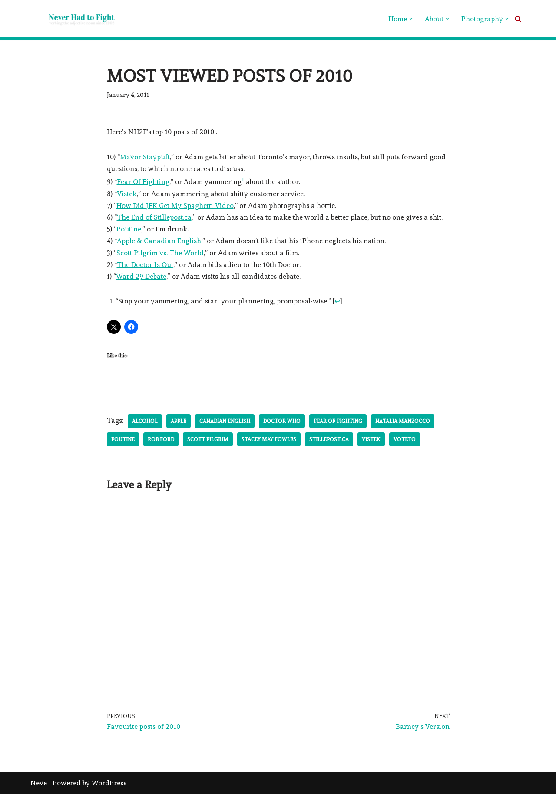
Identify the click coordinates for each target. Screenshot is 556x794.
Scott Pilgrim (207, 439)
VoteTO (405, 439)
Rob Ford (161, 439)
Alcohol (145, 421)
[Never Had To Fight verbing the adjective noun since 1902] (73, 19)
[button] (411, 18)
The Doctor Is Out (145, 264)
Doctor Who (282, 421)
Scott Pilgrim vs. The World (160, 253)
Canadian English (224, 421)
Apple (178, 421)
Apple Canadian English (159, 241)
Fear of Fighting (338, 421)
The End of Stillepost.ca (154, 217)
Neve (38, 783)
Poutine (128, 229)
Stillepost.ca (329, 439)
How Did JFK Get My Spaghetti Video (175, 205)
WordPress (109, 783)
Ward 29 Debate (141, 276)
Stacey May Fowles (269, 439)
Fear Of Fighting (143, 182)
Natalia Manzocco (402, 421)
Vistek (127, 194)
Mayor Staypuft (145, 157)
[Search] (518, 19)
